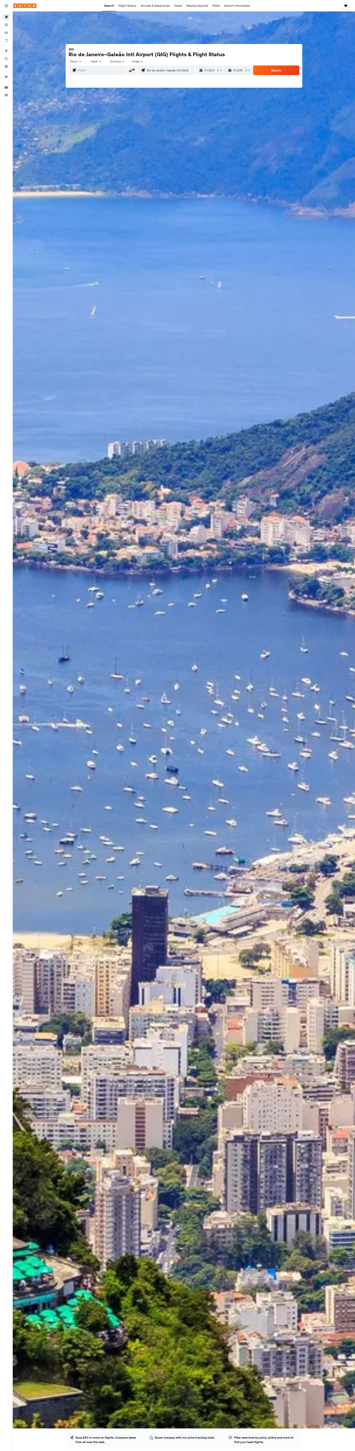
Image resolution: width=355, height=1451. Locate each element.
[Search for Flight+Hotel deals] (6, 40)
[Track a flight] (6, 58)
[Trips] (6, 77)
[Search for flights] (6, 17)
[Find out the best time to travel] (6, 66)
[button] (6, 6)
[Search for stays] (6, 24)
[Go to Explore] (6, 51)
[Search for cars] (6, 32)
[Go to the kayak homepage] (24, 6)
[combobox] (76, 61)
